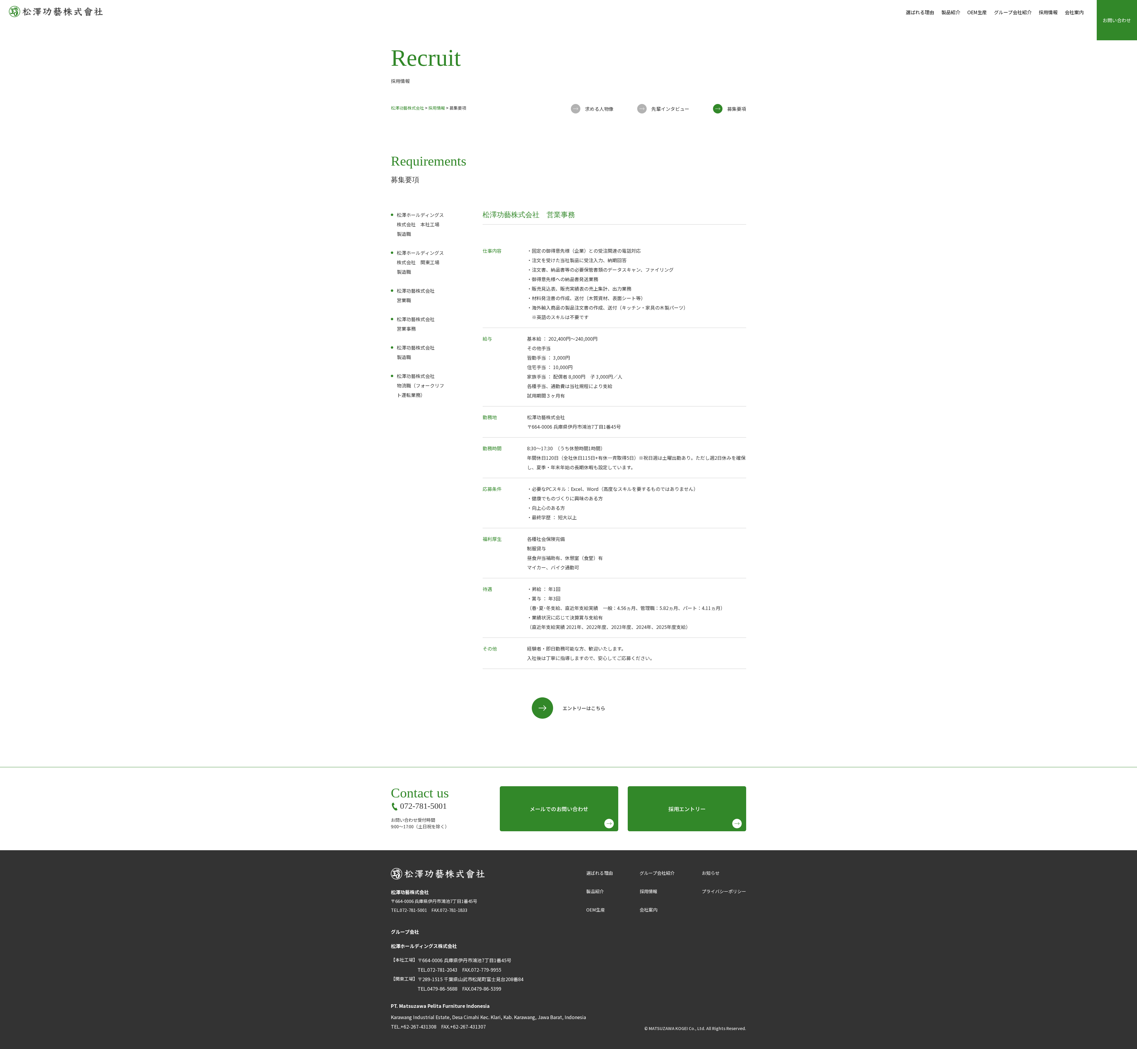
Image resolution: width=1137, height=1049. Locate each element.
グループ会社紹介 (1013, 12)
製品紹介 (950, 12)
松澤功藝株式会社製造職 (416, 352)
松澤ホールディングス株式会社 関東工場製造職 (420, 262)
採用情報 (1048, 12)
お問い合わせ (1117, 20)
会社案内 (1074, 12)
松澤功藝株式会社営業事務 (416, 323)
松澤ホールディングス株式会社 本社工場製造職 (420, 224)
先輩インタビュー (670, 108)
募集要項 (736, 108)
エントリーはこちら (584, 708)
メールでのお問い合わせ (559, 809)
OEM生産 (977, 12)
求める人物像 (599, 108)
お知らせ (711, 873)
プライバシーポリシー (724, 891)
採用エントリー (687, 809)
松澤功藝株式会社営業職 (416, 295)
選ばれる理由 (920, 12)
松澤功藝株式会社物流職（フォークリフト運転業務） (420, 385)
